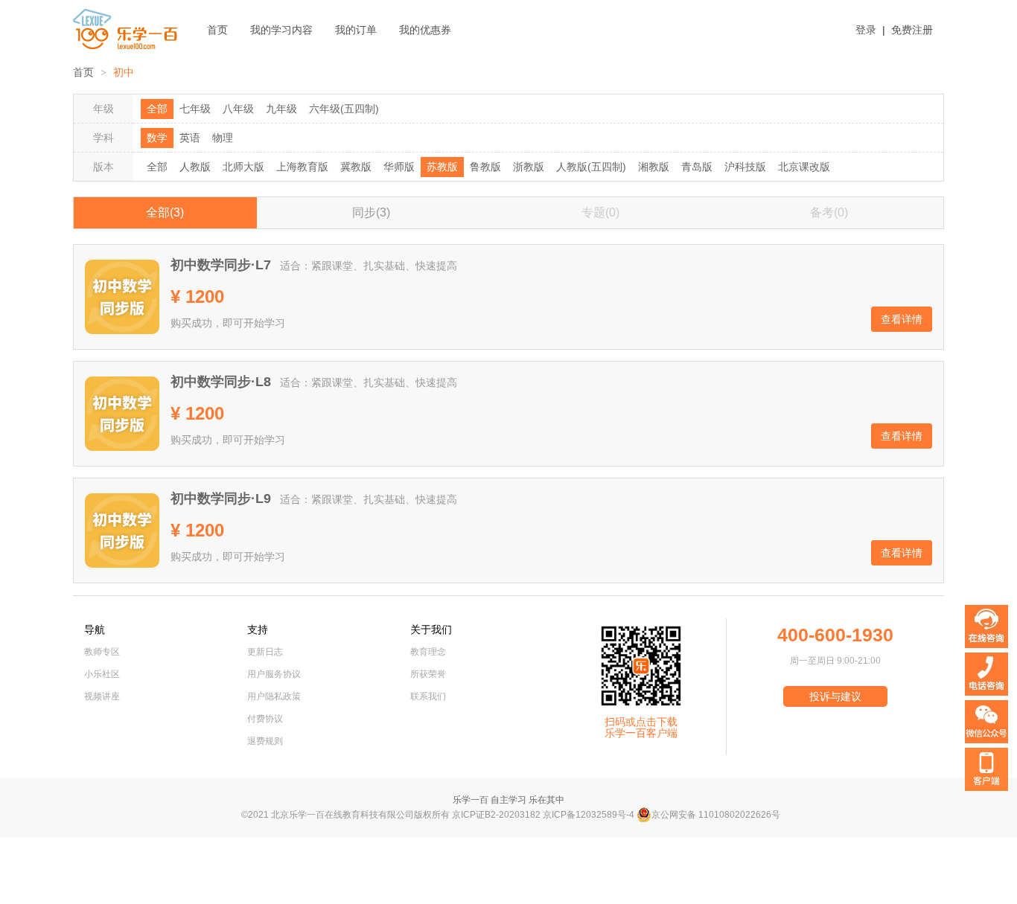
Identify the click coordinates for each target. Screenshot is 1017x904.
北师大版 (243, 167)
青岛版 (696, 167)
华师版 (399, 167)
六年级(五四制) (344, 109)
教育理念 (428, 652)
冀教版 (356, 167)
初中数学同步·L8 (220, 381)
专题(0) (600, 212)
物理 (222, 138)
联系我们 (428, 696)
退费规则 (265, 741)
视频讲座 (102, 696)
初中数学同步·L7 (220, 264)
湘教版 (653, 167)
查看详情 (901, 319)
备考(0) (829, 212)
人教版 (195, 167)
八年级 (238, 109)
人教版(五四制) (591, 167)
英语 (189, 138)
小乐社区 (102, 674)
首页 (217, 30)
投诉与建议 (835, 696)
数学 (157, 138)
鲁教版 (485, 167)
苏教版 (442, 167)
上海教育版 (302, 167)
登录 (865, 30)
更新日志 (265, 652)
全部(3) (165, 212)
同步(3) (371, 212)
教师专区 (102, 652)
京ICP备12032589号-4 (588, 815)
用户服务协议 (274, 674)
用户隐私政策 (274, 696)
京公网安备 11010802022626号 (715, 815)
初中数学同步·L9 (220, 498)
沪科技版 (745, 167)
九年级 (281, 109)
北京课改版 (804, 167)
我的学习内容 (281, 30)
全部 (157, 109)
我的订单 (356, 30)
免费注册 (912, 30)
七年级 (195, 109)
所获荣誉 (428, 674)
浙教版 (528, 167)
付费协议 (265, 719)
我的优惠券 (425, 30)
